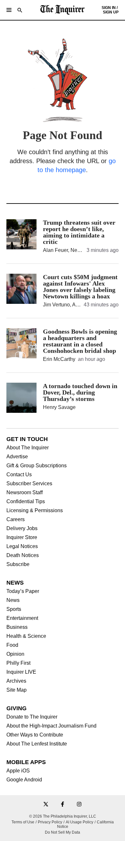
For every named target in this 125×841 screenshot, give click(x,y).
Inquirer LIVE (21, 672)
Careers (15, 519)
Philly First (18, 663)
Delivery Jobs (22, 528)
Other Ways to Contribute (34, 734)
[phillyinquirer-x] (45, 805)
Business (17, 627)
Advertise (17, 456)
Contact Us (19, 474)
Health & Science (26, 636)
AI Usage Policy (79, 822)
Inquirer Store (21, 537)
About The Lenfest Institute (36, 743)
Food (12, 645)
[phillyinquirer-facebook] (62, 805)
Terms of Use (23, 822)
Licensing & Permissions (34, 510)
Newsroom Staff (24, 492)
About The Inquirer (27, 447)
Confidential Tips (25, 501)
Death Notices (22, 555)
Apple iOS (18, 770)
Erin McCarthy (59, 359)
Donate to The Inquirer (31, 717)
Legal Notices (22, 546)
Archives (16, 681)
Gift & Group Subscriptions (36, 465)
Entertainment (22, 618)
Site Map (16, 690)
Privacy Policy (50, 822)
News (13, 600)
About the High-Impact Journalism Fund (51, 726)
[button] (9, 10)
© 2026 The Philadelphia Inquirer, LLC (62, 816)
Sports (13, 609)
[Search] (20, 10)
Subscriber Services (29, 483)
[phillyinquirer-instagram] (79, 805)
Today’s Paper (22, 591)
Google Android (24, 779)
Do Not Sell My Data (62, 832)
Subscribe (17, 564)
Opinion (15, 654)
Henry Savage (59, 407)
